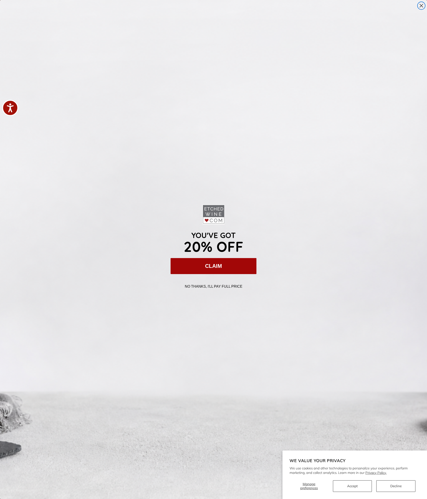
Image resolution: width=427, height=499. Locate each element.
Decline (396, 486)
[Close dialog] (421, 6)
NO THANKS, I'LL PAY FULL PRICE (213, 286)
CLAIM (213, 266)
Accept (352, 486)
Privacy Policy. (376, 473)
